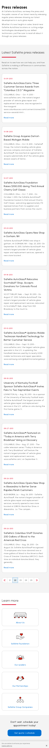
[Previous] (4, 580)
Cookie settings (7, 746)
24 (26, 580)
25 (31, 580)
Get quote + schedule (24, 733)
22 (15, 580)
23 (21, 580)
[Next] (36, 580)
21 (10, 580)
